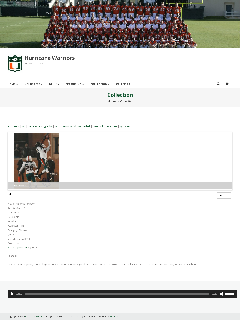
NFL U (53, 84)
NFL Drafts (32, 84)
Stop (227, 195)
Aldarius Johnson (17, 247)
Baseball (98, 126)
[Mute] (222, 294)
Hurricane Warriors (50, 57)
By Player (125, 126)
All (9, 126)
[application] (122, 294)
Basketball (84, 126)
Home (11, 84)
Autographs (45, 126)
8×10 (57, 126)
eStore (77, 316)
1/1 (24, 126)
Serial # (32, 126)
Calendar (123, 84)
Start (221, 195)
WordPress (114, 316)
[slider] (230, 293)
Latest (16, 126)
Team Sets (111, 126)
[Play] (12, 294)
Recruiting (73, 84)
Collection (98, 84)
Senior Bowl (69, 126)
